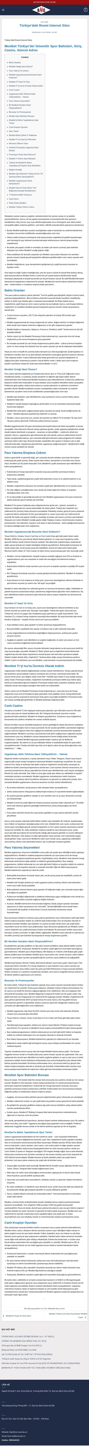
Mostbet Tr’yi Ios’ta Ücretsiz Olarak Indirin (26, 86)
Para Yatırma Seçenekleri (19, 101)
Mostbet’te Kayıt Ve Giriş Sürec (18, 1316)
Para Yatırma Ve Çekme (19, 71)
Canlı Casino (14, 90)
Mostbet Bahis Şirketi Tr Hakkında (23, 135)
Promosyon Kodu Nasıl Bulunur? (22, 155)
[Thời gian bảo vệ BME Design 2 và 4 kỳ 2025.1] (21, 1346)
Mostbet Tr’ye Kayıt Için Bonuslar (22, 139)
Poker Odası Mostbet (17, 203)
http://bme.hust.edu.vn (18, 1432)
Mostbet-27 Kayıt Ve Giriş (19, 82)
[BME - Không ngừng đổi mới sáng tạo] (41, 10)
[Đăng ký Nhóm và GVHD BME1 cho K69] (19, 1350)
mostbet (54, 364)
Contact (47, 1448)
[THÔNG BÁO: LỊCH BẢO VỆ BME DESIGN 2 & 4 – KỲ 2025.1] (28, 1337)
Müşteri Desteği (15, 170)
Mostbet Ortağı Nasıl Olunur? (21, 67)
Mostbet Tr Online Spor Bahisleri (22, 159)
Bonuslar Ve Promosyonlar (20, 112)
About (40, 1448)
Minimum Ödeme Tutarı (18, 143)
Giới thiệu (44, 22)
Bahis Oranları (15, 63)
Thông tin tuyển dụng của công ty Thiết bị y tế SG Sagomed (26, 1359)
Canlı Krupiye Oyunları (18, 127)
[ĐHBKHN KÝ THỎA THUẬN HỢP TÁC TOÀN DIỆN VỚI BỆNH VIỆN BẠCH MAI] (36, 1368)
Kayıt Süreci (14, 199)
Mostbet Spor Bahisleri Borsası (21, 116)
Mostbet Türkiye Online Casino (21, 207)
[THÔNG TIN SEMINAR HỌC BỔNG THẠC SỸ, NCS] (24, 1341)
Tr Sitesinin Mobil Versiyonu (20, 195)
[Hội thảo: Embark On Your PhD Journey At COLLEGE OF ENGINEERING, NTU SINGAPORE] (41, 1363)
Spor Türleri (14, 131)
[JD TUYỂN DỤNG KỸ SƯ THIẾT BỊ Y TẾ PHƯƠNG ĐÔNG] (27, 1354)
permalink (61, 1308)
